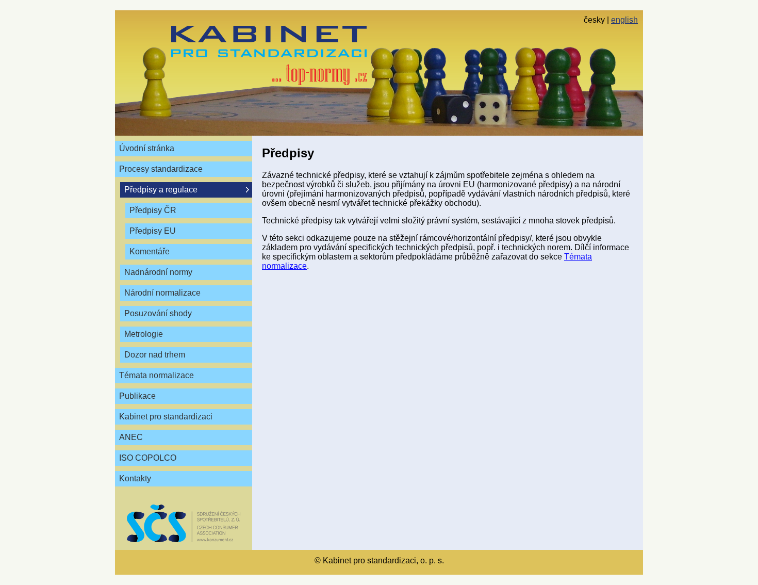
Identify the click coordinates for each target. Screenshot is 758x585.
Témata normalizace (156, 375)
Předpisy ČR (152, 210)
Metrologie (143, 334)
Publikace (137, 396)
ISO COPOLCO (147, 457)
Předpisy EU (152, 230)
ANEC (131, 437)
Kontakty (135, 478)
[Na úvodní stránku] (269, 55)
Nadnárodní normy (158, 272)
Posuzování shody (158, 313)
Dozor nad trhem (154, 354)
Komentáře (149, 251)
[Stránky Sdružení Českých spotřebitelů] (183, 523)
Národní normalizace (162, 292)
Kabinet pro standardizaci (165, 416)
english (624, 19)
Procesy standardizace (161, 169)
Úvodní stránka (146, 148)
